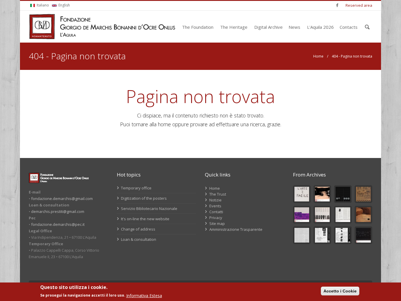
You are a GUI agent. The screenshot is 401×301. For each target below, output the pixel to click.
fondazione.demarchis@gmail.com (62, 198)
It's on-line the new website (144, 218)
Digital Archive (268, 27)
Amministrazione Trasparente (235, 229)
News (294, 27)
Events (215, 205)
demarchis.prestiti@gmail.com (57, 211)
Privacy (215, 217)
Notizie (215, 200)
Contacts (349, 27)
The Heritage (233, 27)
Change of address (137, 229)
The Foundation (197, 27)
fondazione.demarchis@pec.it (58, 224)
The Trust (217, 194)
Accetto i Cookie (340, 291)
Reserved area (359, 5)
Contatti (216, 211)
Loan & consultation (138, 239)
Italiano (42, 5)
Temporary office (135, 188)
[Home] (102, 27)
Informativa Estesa (144, 295)
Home (318, 56)
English (64, 5)
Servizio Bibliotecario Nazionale (148, 208)
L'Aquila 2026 (320, 27)
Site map (217, 223)
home (164, 124)
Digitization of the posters (143, 198)
